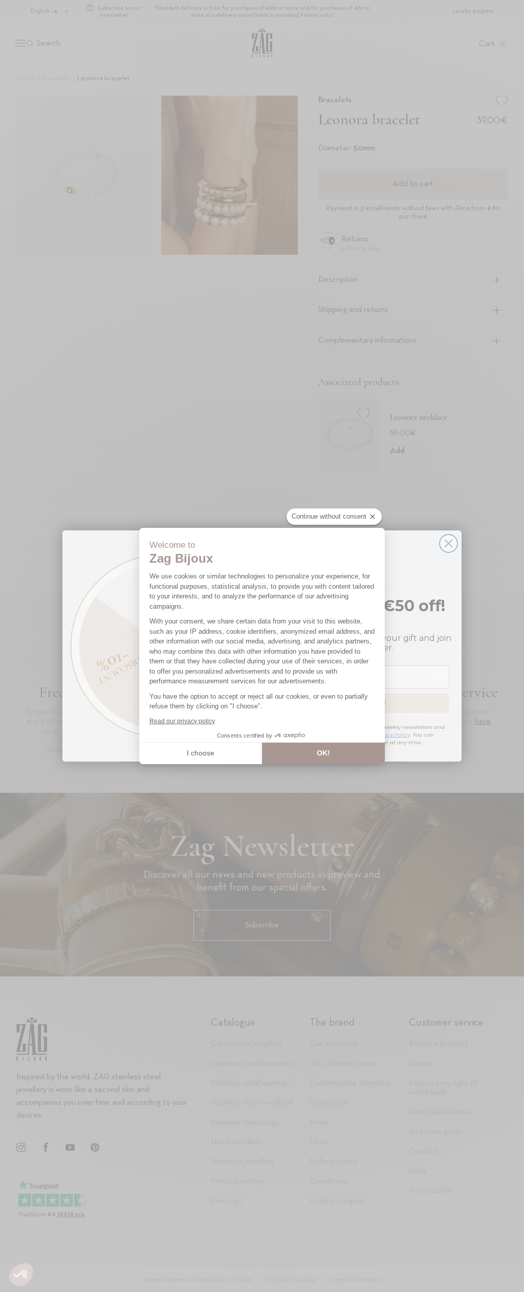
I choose (200, 753)
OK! (323, 753)
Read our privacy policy (182, 721)
